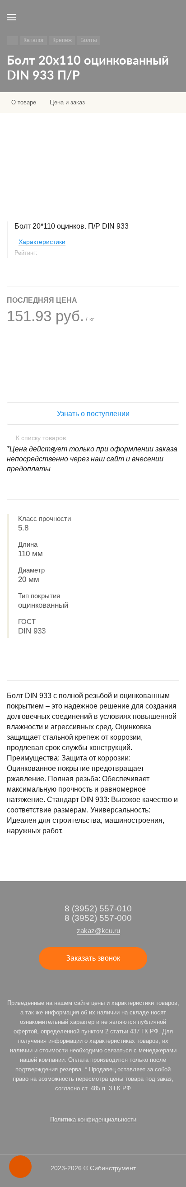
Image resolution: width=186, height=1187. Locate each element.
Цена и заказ (67, 102)
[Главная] (12, 40)
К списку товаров (41, 437)
